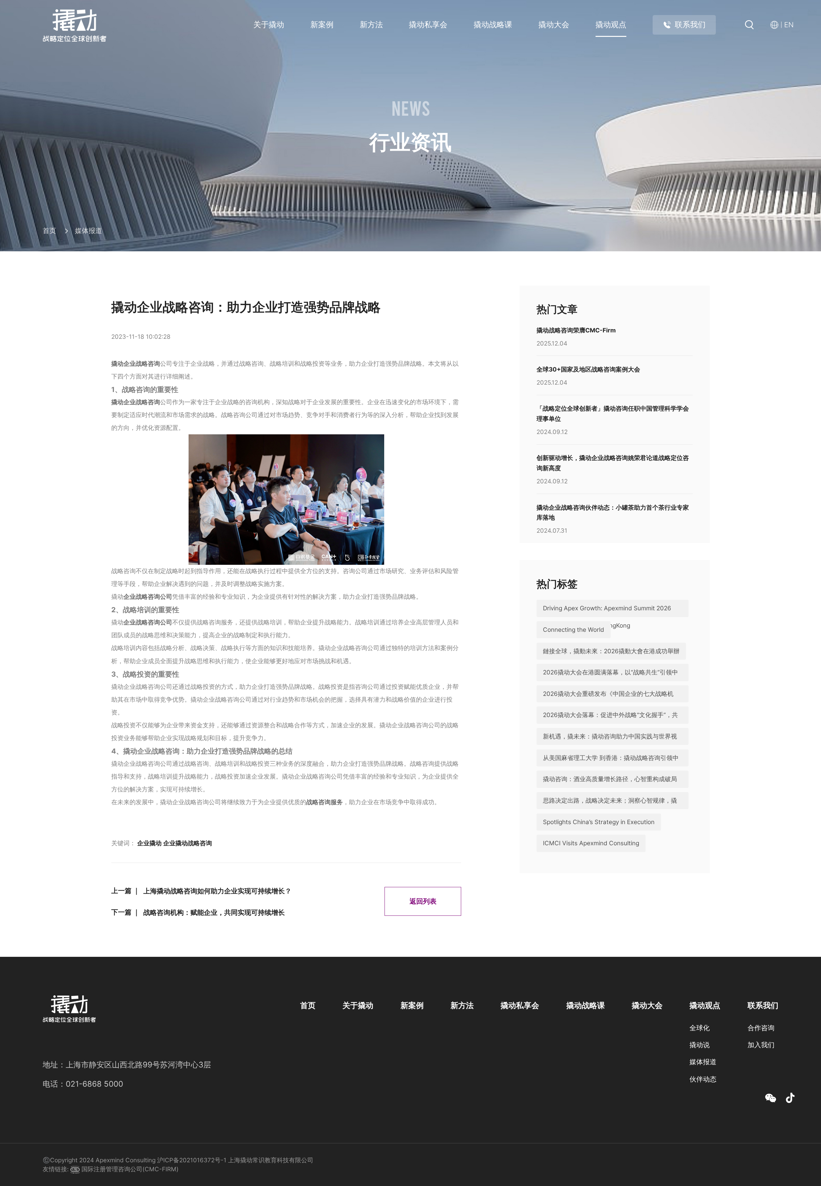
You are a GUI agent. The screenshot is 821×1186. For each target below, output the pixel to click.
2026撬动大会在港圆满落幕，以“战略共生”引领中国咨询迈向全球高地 (610, 681)
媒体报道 (88, 230)
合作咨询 (761, 1027)
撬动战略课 (493, 24)
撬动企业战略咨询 (135, 363)
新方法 (371, 24)
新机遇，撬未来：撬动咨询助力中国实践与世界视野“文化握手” (610, 745)
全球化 (700, 1027)
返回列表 (423, 901)
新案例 (322, 24)
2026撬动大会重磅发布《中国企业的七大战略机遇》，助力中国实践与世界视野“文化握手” (608, 702)
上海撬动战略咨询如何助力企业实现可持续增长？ (217, 891)
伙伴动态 (703, 1079)
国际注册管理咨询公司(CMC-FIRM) (129, 1169)
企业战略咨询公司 (147, 596)
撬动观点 (611, 24)
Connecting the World (573, 629)
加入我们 (761, 1044)
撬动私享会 (428, 24)
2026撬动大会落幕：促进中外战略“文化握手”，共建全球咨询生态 (610, 723)
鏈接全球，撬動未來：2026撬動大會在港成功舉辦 (611, 651)
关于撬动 (268, 24)
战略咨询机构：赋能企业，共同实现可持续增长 (214, 912)
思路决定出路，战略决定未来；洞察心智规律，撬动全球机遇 (610, 809)
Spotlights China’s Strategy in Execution (599, 822)
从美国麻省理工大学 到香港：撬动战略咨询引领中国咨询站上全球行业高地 (611, 766)
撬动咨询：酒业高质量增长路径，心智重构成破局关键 (610, 787)
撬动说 (700, 1044)
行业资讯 (703, 1096)
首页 (49, 230)
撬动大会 (553, 24)
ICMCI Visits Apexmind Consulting (591, 843)
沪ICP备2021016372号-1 (191, 1160)
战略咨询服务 (324, 802)
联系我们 (690, 24)
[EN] (776, 24)
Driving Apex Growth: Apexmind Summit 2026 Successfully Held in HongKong (607, 617)
